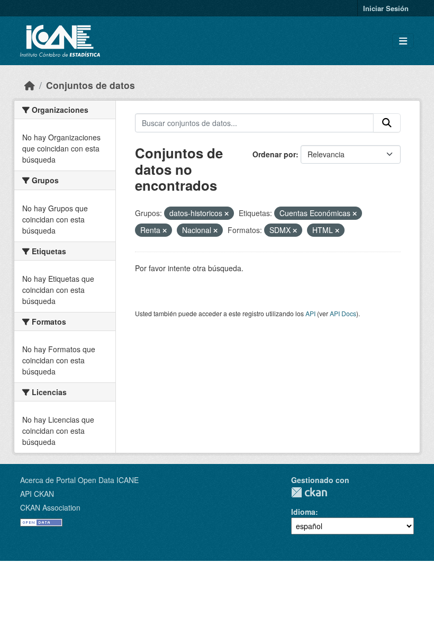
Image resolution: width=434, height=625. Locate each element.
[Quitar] (226, 213)
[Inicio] (29, 85)
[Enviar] (387, 122)
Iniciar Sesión (386, 8)
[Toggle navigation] (403, 41)
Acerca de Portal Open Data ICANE (79, 480)
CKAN (309, 492)
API (310, 313)
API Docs (343, 313)
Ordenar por (274, 154)
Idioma (303, 511)
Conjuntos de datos (90, 85)
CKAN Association (50, 507)
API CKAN (37, 493)
